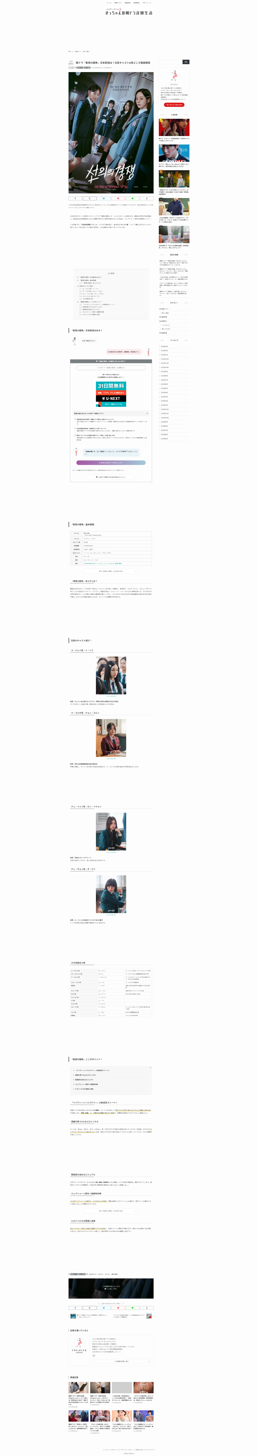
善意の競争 (115, 1274)
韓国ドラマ (80, 67)
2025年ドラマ (92, 1274)
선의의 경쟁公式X (111, 696)
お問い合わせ (140, 1450)
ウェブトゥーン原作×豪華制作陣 (93, 312)
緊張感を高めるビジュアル (91, 309)
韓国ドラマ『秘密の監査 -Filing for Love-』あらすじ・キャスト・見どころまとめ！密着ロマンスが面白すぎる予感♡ (174, 271)
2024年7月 (164, 430)
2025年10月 (165, 367)
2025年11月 (165, 363)
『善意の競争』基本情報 (87, 280)
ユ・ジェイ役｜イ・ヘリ (90, 289)
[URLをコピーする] (147, 198)
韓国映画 (164, 333)
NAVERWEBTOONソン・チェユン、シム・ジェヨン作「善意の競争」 (104, 563)
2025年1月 (164, 405)
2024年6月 (164, 434)
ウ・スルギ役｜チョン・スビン (93, 291)
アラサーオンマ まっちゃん (79, 1351)
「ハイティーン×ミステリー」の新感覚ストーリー (99, 304)
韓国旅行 (164, 321)
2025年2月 (164, 401)
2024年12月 (165, 409)
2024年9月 (164, 422)
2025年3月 (164, 397)
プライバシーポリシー (127, 1450)
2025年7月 (164, 380)
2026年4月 (164, 346)
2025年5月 (164, 388)
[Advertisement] (129, 34)
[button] (75, 198)
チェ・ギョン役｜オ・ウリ (91, 296)
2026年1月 (164, 355)
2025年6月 (164, 384)
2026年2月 (164, 351)
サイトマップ (149, 1450)
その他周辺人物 (88, 299)
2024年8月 (164, 426)
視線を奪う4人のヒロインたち (92, 307)
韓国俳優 (164, 317)
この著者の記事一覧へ (121, 1361)
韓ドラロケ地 (166, 329)
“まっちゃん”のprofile (174, 105)
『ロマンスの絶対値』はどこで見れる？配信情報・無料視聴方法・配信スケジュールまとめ (174, 285)
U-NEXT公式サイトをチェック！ (111, 463)
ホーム (107, 1450)
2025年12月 (165, 359)
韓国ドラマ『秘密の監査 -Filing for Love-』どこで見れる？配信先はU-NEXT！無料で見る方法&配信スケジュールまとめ (174, 263)
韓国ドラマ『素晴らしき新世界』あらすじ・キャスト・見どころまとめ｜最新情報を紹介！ (174, 293)
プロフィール (114, 1450)
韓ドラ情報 (87, 67)
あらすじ (100, 1274)
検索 (186, 62)
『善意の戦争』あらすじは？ (92, 283)
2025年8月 (164, 376)
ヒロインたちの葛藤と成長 (91, 314)
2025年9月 (164, 371)
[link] (94, 1355)
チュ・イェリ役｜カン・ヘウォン (93, 294)
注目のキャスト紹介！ (87, 286)
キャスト (107, 1274)
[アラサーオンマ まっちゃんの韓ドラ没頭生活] (129, 12)
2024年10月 (165, 418)
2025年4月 (164, 392)
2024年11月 (165, 413)
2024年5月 (164, 439)
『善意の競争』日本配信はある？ (90, 277)
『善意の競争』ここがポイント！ (90, 302)
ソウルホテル (166, 325)
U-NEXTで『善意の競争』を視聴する (111, 368)
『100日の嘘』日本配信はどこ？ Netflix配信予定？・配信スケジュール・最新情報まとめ (174, 278)
